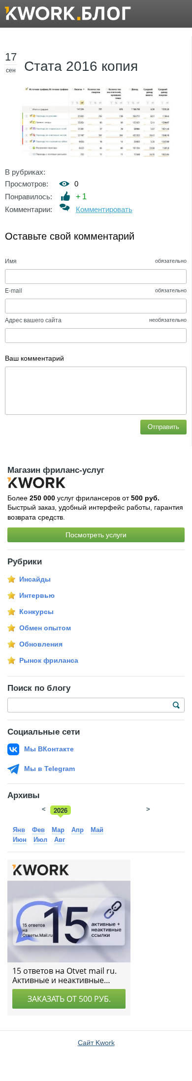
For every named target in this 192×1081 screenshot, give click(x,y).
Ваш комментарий (34, 358)
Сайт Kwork (96, 1043)
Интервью (37, 595)
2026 (60, 810)
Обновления (41, 644)
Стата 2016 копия (81, 66)
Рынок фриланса (48, 660)
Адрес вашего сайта (33, 319)
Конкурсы (36, 612)
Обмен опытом (45, 628)
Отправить (163, 427)
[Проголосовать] (65, 196)
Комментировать (104, 209)
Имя (11, 260)
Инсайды (35, 579)
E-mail (13, 290)
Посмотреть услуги (96, 535)
